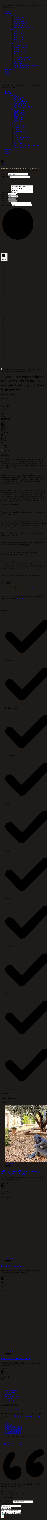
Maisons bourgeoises (12, 1396)
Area (3, 184)
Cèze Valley (18, 19)
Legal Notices (5, 1444)
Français (8, 1409)
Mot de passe (5, 1504)
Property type (6, 192)
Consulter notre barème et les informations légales (18, 589)
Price (11, 29)
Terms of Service (32, 1416)
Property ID (5, 177)
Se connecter (6, 1508)
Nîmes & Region (20, 25)
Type (11, 43)
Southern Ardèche (20, 23)
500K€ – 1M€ (19, 31)
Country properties (11, 1390)
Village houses (10, 1392)
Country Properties (20, 45)
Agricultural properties (13, 1431)
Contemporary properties (13, 1427)
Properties (8, 13)
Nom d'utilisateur (7, 1501)
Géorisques (20, 598)
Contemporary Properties (22, 58)
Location (13, 15)
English (17, 1409)
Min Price (4, 194)
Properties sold (10, 70)
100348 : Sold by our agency (14, 1266)
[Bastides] (22, 192)
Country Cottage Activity (22, 60)
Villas (16, 54)
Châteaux (8, 1425)
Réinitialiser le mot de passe (11, 1513)
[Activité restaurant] (22, 188)
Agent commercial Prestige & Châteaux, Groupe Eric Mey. (21, 168)
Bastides (17, 49)
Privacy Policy (14, 1416)
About (7, 11)
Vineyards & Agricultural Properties (26, 66)
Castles (16, 56)
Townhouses (18, 64)
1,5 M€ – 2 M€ (19, 35)
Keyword (4, 174)
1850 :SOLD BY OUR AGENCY (15, 1358)
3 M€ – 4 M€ (18, 39)
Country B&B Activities (13, 1429)
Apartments (18, 62)
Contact (8, 74)
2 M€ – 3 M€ (18, 37)
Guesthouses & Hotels (21, 68)
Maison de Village (20, 47)
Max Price (4, 196)
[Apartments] (22, 190)
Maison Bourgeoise (20, 52)
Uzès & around (19, 17)
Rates (7, 72)
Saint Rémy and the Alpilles (23, 27)
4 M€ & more (18, 41)
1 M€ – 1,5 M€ (19, 33)
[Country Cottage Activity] (22, 186)
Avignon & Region (20, 21)
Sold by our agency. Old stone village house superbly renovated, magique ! (20, 1172)
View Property (10, 1163)
